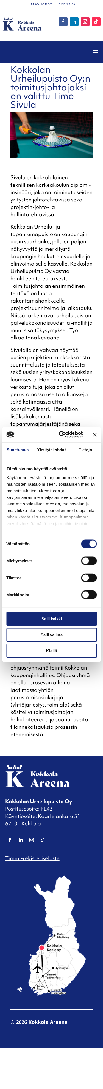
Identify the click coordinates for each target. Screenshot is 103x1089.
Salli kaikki (51, 618)
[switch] (89, 561)
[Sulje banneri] (95, 434)
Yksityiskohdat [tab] (51, 449)
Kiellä (51, 651)
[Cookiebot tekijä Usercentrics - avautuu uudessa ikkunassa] (61, 434)
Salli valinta (52, 634)
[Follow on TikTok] (96, 21)
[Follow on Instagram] (85, 21)
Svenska (67, 4)
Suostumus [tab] (18, 449)
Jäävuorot (41, 4)
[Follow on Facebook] (63, 21)
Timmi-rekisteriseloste (32, 858)
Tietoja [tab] (85, 449)
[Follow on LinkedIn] (74, 21)
